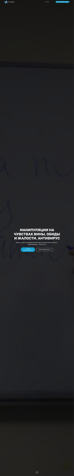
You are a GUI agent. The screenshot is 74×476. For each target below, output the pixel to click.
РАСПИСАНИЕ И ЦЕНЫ (63, 1)
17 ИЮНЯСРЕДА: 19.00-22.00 (28, 249)
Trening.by (11, 2)
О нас (50, 1)
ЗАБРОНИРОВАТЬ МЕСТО (45, 249)
